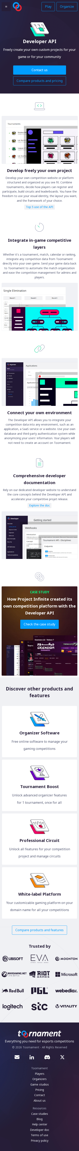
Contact (39, 1095)
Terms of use (39, 1135)
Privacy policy (39, 1140)
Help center (39, 1124)
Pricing (39, 1090)
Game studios (39, 1084)
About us (40, 1100)
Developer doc (39, 1130)
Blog (39, 1119)
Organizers (39, 1079)
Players (39, 1074)
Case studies (39, 1114)
